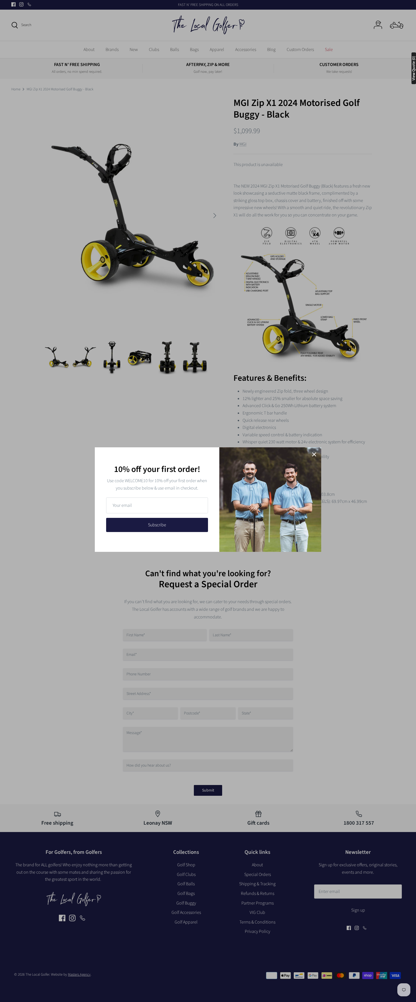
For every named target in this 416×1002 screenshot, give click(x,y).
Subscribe (157, 525)
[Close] (314, 454)
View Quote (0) (413, 68)
